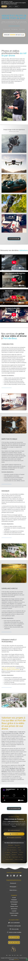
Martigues (10, 845)
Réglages (16, 6)
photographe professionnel (12, 669)
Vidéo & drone (14, 833)
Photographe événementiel (14, 837)
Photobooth (13, 883)
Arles (19, 849)
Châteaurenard (9, 859)
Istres (19, 847)
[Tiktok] (17, 875)
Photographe (13, 886)
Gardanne (14, 854)
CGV (21, 955)
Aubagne (7, 854)
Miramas (20, 854)
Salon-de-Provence (12, 849)
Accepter (4, 6)
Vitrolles (21, 852)
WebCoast (16, 959)
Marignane (14, 852)
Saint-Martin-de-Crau (18, 857)
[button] (14, 35)
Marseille (17, 845)
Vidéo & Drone (13, 890)
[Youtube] (20, 875)
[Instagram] (10, 875)
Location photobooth (14, 830)
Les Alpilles (7, 852)
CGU (10, 955)
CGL (18, 955)
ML (7, 955)
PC (15, 955)
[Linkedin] (14, 875)
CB (12, 955)
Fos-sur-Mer (8, 857)
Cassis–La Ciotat (19, 859)
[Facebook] (7, 875)
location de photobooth (8, 668)
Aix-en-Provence (11, 847)
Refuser (10, 6)
